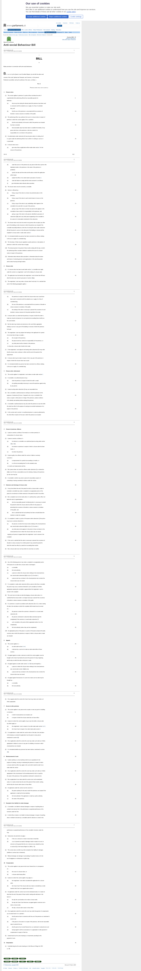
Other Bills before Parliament (69, 39)
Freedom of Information (23, 968)
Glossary (10, 968)
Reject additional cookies (58, 17)
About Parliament (37, 29)
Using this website (36, 968)
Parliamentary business (14, 29)
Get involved (46, 29)
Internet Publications (71, 38)
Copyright (43, 968)
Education (58, 29)
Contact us (15, 968)
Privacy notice (48, 968)
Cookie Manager (60, 968)
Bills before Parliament (41, 34)
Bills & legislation (33, 32)
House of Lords (18, 32)
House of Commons (8, 32)
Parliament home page (13, 34)
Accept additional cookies (36, 17)
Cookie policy (54, 968)
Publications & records (50, 32)
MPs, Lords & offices (26, 29)
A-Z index (5, 968)
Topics (70, 32)
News (66, 32)
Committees (41, 32)
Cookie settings (76, 17)
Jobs (30, 968)
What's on (25, 32)
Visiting (53, 29)
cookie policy (71, 12)
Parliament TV (60, 32)
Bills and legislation (32, 34)
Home (5, 29)
